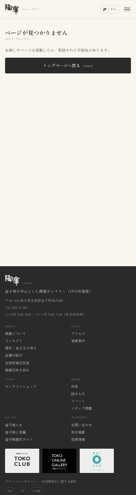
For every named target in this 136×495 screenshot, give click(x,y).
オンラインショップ (20, 386)
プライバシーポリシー (21, 481)
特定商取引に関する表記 (59, 481)
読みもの (78, 393)
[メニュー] (127, 9)
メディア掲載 (81, 408)
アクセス (78, 333)
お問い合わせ (81, 424)
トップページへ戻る (68, 65)
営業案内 (78, 340)
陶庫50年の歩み (17, 369)
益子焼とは (13, 424)
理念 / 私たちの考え (21, 347)
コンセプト (13, 340)
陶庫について (15, 333)
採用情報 (78, 439)
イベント (78, 400)
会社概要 (78, 432)
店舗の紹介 (13, 355)
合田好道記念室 (17, 362)
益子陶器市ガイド (19, 439)
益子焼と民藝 (15, 432)
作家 (74, 386)
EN (113, 9)
